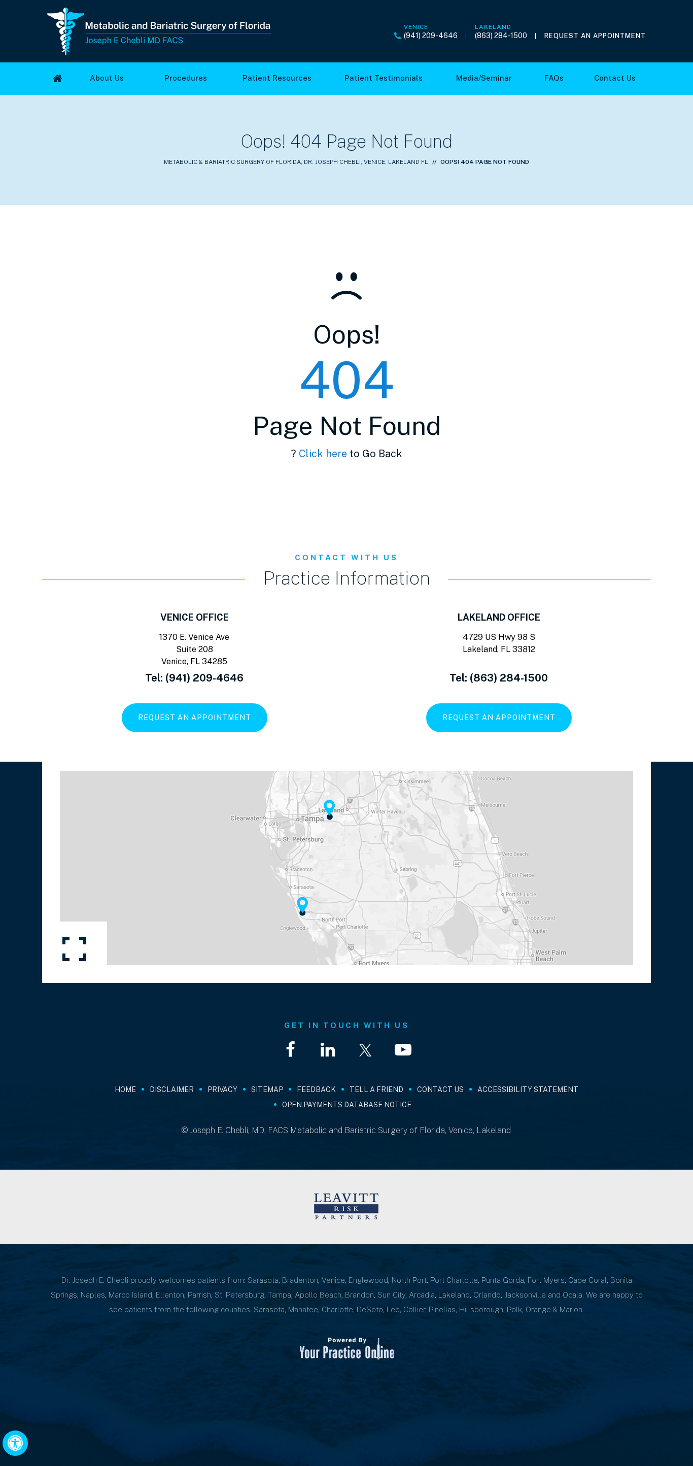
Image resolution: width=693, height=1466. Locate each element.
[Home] (57, 78)
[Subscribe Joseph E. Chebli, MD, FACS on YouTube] (402, 1050)
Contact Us (440, 1089)
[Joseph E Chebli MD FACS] (159, 31)
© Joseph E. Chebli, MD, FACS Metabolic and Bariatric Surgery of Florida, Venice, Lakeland (346, 1130)
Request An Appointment (595, 36)
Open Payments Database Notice (346, 1105)
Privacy (222, 1089)
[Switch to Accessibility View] (15, 1443)
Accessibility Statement (527, 1089)
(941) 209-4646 (431, 35)
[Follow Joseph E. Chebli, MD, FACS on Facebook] (290, 1050)
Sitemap (267, 1089)
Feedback (316, 1089)
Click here (323, 454)
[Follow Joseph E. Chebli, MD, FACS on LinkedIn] (327, 1050)
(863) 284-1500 (501, 35)
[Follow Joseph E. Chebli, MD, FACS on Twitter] (365, 1050)
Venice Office (194, 617)
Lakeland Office (499, 617)
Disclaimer (172, 1089)
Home (125, 1089)
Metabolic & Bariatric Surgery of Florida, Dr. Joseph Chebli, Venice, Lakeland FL (296, 161)
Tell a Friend (376, 1089)
